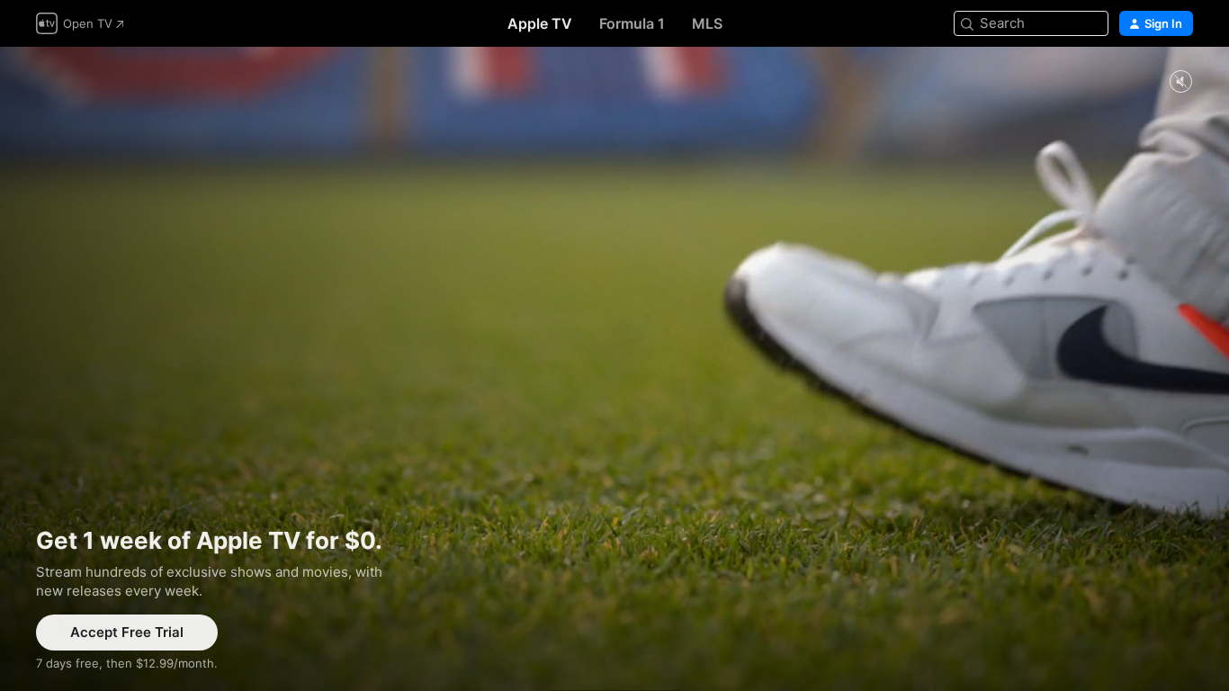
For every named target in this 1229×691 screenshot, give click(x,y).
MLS (707, 23)
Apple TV (539, 23)
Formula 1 (632, 23)
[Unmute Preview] (1180, 82)
